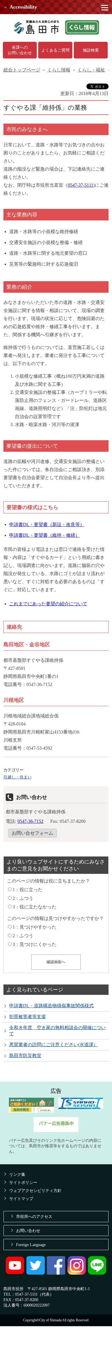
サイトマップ (21, 1198)
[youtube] (15, 1273)
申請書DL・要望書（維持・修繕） (44, 535)
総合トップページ (21, 69)
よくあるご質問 (55, 50)
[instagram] (76, 1273)
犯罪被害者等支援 (27, 1016)
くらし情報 (58, 69)
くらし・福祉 (91, 69)
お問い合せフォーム (32, 833)
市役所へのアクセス (34, 1216)
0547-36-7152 (30, 821)
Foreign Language (31, 1244)
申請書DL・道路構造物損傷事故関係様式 (51, 1005)
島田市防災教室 (25, 1055)
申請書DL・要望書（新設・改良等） (46, 524)
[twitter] (35, 1273)
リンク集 (17, 1174)
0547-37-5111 (80, 185)
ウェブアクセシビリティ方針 (35, 1190)
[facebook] (56, 1273)
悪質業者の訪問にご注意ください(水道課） (53, 1044)
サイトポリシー (23, 1182)
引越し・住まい (17, 777)
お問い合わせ (28, 1230)
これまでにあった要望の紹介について (48, 603)
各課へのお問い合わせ (20, 50)
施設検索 (91, 50)
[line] (97, 1273)
